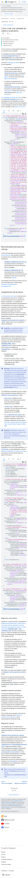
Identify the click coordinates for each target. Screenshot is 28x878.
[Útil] (10, 21)
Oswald (9, 424)
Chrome (3, 854)
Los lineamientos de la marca (9, 296)
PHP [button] (13, 111)
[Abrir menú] (2, 2)
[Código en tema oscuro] (23, 114)
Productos (12, 18)
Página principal (4, 18)
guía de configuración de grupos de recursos (14, 451)
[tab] (4, 111)
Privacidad (11, 870)
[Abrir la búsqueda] (20, 2)
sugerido (14, 277)
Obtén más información (10, 78)
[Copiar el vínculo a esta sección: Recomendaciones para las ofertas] (9, 249)
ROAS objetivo (8, 90)
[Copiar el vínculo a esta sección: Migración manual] (15, 723)
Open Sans (7, 422)
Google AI (3, 862)
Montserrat (18, 422)
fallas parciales (20, 374)
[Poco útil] (12, 21)
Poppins (24, 422)
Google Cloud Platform (6, 859)
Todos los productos (6, 864)
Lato (5, 424)
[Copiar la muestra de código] (25, 114)
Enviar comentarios (8, 25)
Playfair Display (16, 424)
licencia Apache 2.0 (11, 804)
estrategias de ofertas (13, 62)
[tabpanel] (14, 177)
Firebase (3, 857)
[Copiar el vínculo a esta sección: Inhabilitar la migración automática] (22, 691)
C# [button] (9, 111)
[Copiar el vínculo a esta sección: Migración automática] (18, 618)
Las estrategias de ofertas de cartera (11, 97)
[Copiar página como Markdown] (8, 33)
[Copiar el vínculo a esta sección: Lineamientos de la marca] (24, 292)
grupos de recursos (20, 106)
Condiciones (4, 870)
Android (3, 852)
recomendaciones (6, 255)
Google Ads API (20, 18)
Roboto (13, 422)
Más (18, 111)
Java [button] (4, 111)
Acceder (24, 1)
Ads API (15, 2)
